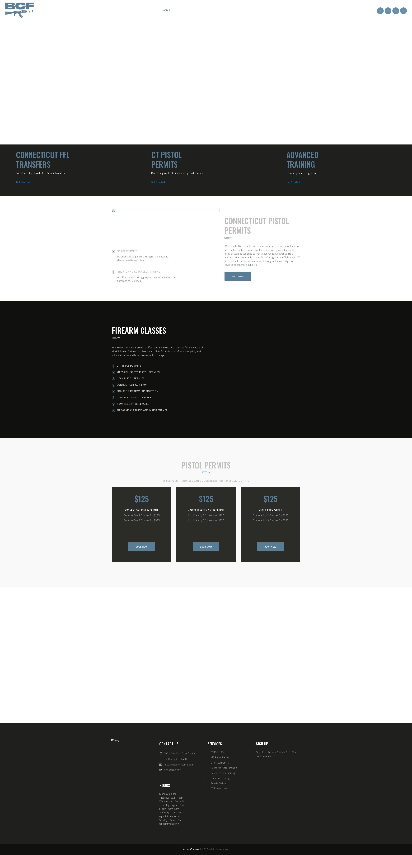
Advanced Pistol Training (224, 768)
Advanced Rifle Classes (133, 404)
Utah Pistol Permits (131, 378)
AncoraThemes (191, 849)
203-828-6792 (172, 770)
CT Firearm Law (219, 788)
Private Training (219, 783)
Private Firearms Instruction (137, 391)
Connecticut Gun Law (132, 385)
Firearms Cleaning (220, 778)
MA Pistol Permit (220, 757)
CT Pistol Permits (129, 366)
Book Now (142, 546)
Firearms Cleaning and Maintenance (142, 410)
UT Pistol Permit (220, 763)
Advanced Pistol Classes (134, 397)
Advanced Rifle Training (223, 773)
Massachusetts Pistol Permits (138, 372)
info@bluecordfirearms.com (179, 764)
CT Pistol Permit (219, 752)
